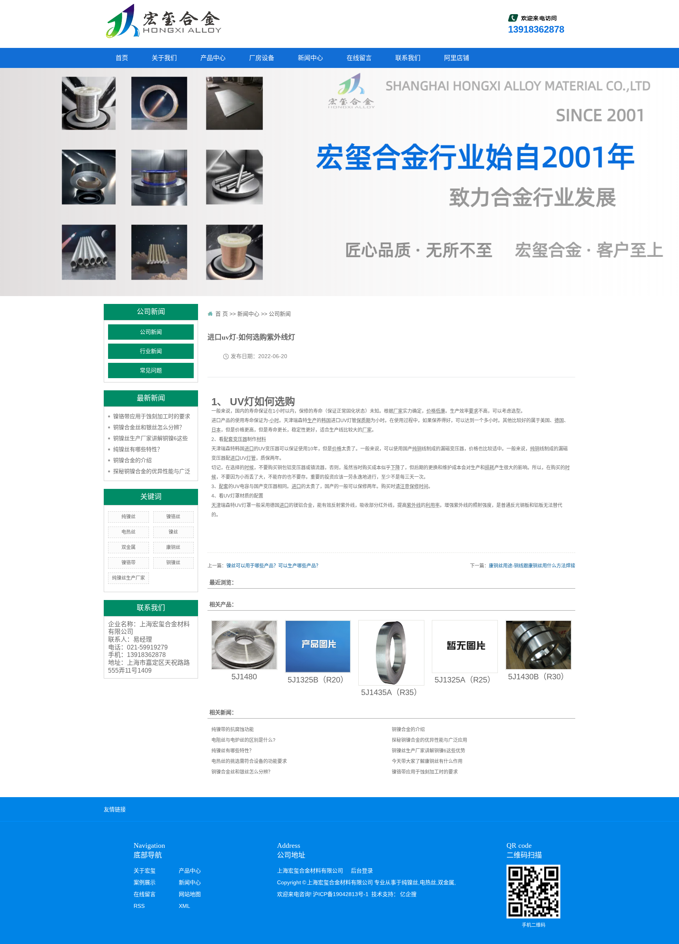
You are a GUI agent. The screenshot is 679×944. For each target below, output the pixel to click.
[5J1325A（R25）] (465, 646)
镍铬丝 (173, 517)
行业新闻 (151, 351)
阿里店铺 (456, 58)
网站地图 (190, 894)
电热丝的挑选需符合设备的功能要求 (249, 761)
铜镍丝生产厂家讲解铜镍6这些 (150, 438)
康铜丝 (173, 547)
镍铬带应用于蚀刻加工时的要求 (151, 416)
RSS (139, 906)
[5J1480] (244, 645)
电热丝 (128, 532)
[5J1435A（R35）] (391, 653)
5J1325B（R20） (318, 679)
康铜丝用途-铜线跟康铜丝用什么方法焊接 (532, 566)
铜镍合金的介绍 (132, 460)
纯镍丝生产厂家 (128, 578)
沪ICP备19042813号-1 (341, 894)
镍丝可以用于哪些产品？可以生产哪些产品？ (273, 566)
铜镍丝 (173, 562)
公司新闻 (151, 332)
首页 (122, 58)
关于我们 (164, 58)
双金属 (128, 547)
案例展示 (145, 882)
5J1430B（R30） (538, 676)
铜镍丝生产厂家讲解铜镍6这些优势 (428, 751)
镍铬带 (128, 562)
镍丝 (173, 532)
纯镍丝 (128, 517)
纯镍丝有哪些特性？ (138, 449)
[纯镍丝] (163, 21)
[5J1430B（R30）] (538, 645)
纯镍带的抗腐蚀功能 (232, 729)
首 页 (221, 314)
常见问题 (151, 370)
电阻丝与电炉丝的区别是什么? (243, 740)
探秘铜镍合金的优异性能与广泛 (151, 471)
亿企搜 (408, 894)
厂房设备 (261, 58)
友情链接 (115, 809)
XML (184, 906)
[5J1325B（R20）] (318, 646)
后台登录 (362, 870)
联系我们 (407, 58)
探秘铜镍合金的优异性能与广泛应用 (429, 740)
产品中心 (213, 58)
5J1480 (244, 676)
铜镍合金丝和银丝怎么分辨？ (149, 427)
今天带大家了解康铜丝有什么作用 (427, 761)
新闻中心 (310, 58)
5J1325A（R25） (465, 679)
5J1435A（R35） (391, 692)
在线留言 (359, 58)
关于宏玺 (145, 870)
